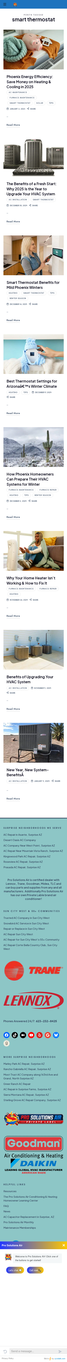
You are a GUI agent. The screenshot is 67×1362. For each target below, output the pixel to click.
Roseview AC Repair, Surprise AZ (23, 861)
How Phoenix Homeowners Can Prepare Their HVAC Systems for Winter (30, 479)
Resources (9, 1191)
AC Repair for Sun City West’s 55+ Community (31, 939)
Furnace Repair (48, 490)
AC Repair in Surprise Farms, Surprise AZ (27, 1089)
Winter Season (18, 298)
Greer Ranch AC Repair (17, 1083)
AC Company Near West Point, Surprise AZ (29, 845)
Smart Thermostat (20, 103)
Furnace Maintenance (22, 98)
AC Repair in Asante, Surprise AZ (22, 834)
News (6, 1211)
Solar (39, 103)
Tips (51, 103)
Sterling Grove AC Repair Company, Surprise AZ (32, 1100)
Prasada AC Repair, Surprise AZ (22, 867)
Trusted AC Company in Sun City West (26, 917)
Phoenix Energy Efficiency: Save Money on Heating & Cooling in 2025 (30, 81)
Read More (13, 125)
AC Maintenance (18, 92)
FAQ (6, 1206)
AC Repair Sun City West (18, 934)
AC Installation (18, 200)
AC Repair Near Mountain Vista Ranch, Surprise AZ (33, 850)
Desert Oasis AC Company (19, 840)
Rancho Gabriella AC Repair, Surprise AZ (27, 1069)
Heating (13, 293)
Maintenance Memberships (19, 1227)
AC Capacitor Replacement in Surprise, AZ (28, 1216)
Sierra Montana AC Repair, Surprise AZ (26, 1094)
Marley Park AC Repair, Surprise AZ (24, 1063)
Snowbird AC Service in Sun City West (26, 923)
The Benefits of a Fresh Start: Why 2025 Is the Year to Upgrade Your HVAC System (32, 188)
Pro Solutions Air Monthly (18, 1222)
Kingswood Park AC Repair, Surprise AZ (27, 856)
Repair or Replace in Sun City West (24, 928)
